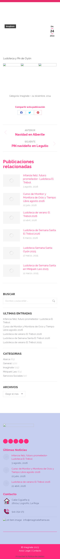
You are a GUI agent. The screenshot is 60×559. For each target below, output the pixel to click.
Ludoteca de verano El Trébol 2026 (36, 214)
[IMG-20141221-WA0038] (47, 72)
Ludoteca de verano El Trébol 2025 (22, 342)
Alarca (6, 359)
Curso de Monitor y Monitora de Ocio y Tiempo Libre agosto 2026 (39, 197)
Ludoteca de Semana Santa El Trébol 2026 (39, 232)
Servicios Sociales (13, 375)
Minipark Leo (10, 371)
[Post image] (11, 180)
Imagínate (10, 26)
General (7, 363)
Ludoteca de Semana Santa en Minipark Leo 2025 (39, 267)
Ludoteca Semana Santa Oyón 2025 (37, 249)
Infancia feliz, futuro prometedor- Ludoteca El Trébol (38, 179)
